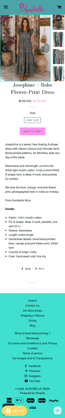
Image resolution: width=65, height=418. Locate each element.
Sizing (32, 320)
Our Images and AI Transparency (32, 358)
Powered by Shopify (32, 393)
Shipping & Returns (32, 315)
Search (32, 300)
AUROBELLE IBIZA (37, 389)
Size (32, 113)
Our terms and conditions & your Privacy (32, 343)
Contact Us (32, 305)
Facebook (34, 366)
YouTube (34, 381)
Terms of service (32, 353)
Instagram (34, 376)
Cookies (32, 348)
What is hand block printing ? (32, 333)
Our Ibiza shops (32, 310)
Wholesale (32, 338)
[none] (58, 18)
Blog (32, 325)
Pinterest (34, 371)
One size (32, 120)
